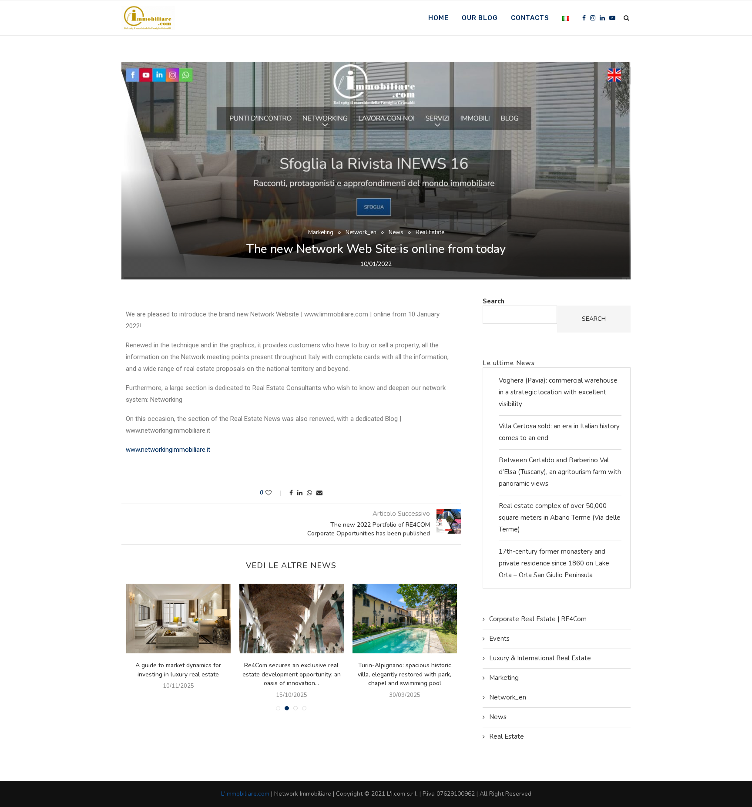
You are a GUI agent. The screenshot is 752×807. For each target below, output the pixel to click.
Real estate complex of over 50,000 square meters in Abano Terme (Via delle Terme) (560, 517)
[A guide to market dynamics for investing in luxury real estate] (178, 618)
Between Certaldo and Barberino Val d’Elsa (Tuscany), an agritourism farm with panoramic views (560, 472)
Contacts (530, 18)
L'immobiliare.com (245, 794)
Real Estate (430, 232)
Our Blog (480, 18)
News (396, 232)
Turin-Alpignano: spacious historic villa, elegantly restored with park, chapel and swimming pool (404, 674)
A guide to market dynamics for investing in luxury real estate (178, 670)
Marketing (320, 232)
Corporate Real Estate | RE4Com (538, 619)
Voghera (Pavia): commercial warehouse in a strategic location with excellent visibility (558, 392)
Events (499, 638)
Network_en (361, 232)
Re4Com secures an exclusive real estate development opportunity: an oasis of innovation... (291, 674)
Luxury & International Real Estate (540, 658)
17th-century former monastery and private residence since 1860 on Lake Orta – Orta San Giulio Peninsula (554, 563)
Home (438, 18)
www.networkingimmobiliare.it (168, 450)
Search (493, 301)
